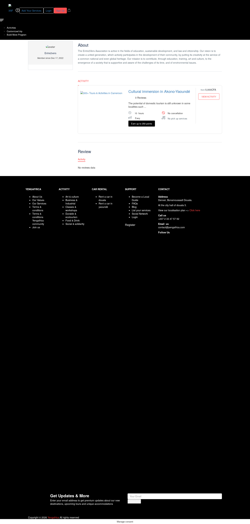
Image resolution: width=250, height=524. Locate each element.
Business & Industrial (71, 201)
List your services (141, 210)
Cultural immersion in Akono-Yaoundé (159, 91)
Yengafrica (53, 517)
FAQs (135, 203)
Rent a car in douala (105, 198)
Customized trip (14, 31)
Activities (11, 27)
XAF (11, 10)
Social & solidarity (74, 224)
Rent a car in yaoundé (105, 205)
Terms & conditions (37, 208)
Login (49, 10)
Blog (134, 207)
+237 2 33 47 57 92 (168, 218)
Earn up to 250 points (141, 123)
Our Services (39, 203)
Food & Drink (72, 220)
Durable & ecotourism (71, 215)
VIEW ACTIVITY (209, 96)
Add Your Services (31, 10)
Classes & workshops (71, 208)
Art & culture (72, 196)
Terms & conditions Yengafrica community (38, 219)
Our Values (38, 200)
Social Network (140, 213)
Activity (83, 81)
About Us (37, 196)
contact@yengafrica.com (171, 227)
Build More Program (16, 34)
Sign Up (60, 10)
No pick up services (177, 118)
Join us (36, 227)
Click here (194, 210)
